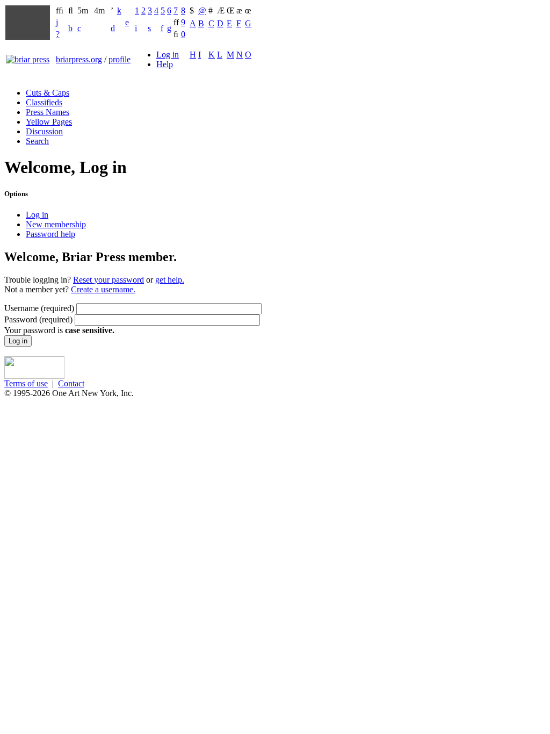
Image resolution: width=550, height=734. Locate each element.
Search (37, 141)
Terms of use (26, 383)
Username (39, 308)
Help (164, 64)
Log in (167, 54)
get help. (169, 279)
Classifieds (44, 102)
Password (38, 319)
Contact (71, 383)
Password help (50, 234)
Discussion (44, 131)
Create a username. (103, 289)
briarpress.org (79, 59)
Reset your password (108, 279)
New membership (56, 224)
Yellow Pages (49, 121)
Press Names (47, 112)
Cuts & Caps (47, 92)
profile (119, 59)
